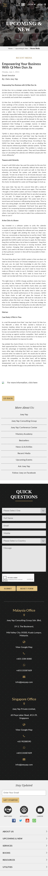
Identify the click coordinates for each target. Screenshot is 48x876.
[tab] (24, 831)
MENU (40, 5)
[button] (24, 833)
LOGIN (30, 5)
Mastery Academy (24, 434)
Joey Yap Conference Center (24, 427)
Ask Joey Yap (24, 466)
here (35, 383)
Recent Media (24, 453)
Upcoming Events (24, 460)
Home (10, 48)
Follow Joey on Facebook (24, 473)
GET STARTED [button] (11, 800)
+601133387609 (24, 670)
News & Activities (24, 447)
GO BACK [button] (8, 398)
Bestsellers (24, 440)
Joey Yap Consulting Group (24, 421)
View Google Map (24, 647)
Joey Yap (24, 414)
